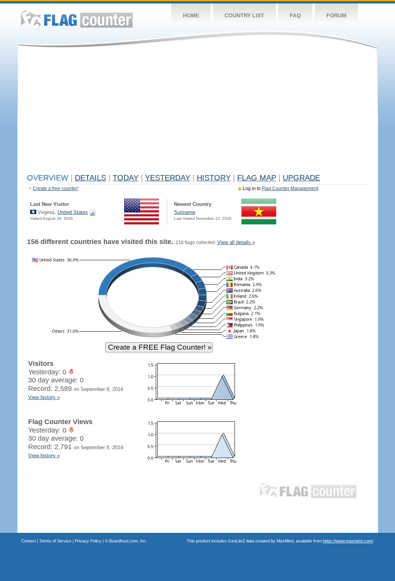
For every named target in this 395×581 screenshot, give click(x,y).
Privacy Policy (88, 541)
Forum (336, 15)
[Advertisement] (197, 113)
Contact (28, 541)
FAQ (295, 15)
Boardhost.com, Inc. (128, 541)
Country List (244, 15)
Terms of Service (55, 541)
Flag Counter (77, 19)
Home (191, 15)
